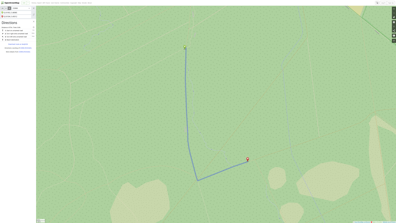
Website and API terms (389, 222)
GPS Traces (46, 3)
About (90, 3)
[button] (184, 47)
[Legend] (394, 26)
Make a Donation (377, 222)
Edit (24, 3)
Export (39, 3)
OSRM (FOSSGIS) (25, 48)
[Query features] (394, 41)
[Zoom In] (394, 9)
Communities (64, 3)
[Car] (2, 8)
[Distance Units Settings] (33, 27)
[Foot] (9, 8)
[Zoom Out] (394, 13)
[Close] (33, 8)
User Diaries (55, 3)
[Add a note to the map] (394, 36)
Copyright (73, 3)
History (34, 3)
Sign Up (391, 3)
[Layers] (394, 22)
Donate (84, 3)
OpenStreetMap (12, 3)
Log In (383, 3)
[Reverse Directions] (33, 14)
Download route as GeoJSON (18, 44)
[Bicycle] (6, 8)
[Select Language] (377, 3)
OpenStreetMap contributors (362, 222)
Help (79, 3)
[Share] (394, 30)
